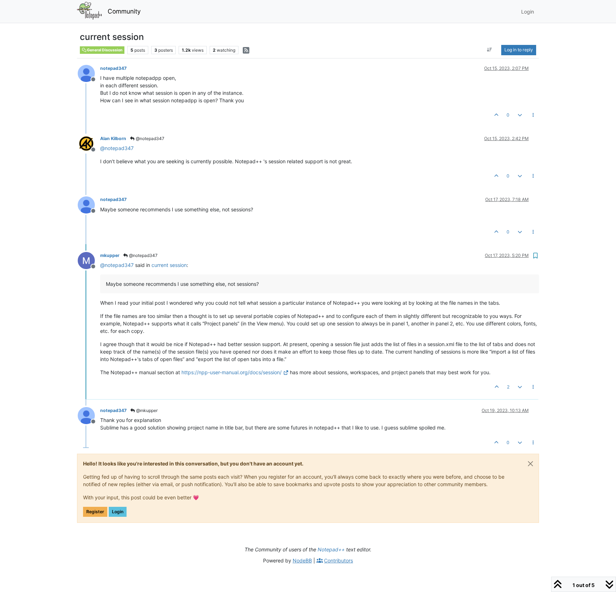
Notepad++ (331, 549)
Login (117, 511)
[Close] (530, 463)
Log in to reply (518, 49)
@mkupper (146, 410)
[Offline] (89, 73)
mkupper (109, 255)
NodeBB (302, 560)
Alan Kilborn (113, 138)
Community (124, 11)
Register (95, 511)
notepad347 (113, 68)
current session (169, 265)
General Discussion (104, 50)
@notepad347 (149, 138)
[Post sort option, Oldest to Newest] (490, 50)
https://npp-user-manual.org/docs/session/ (231, 372)
